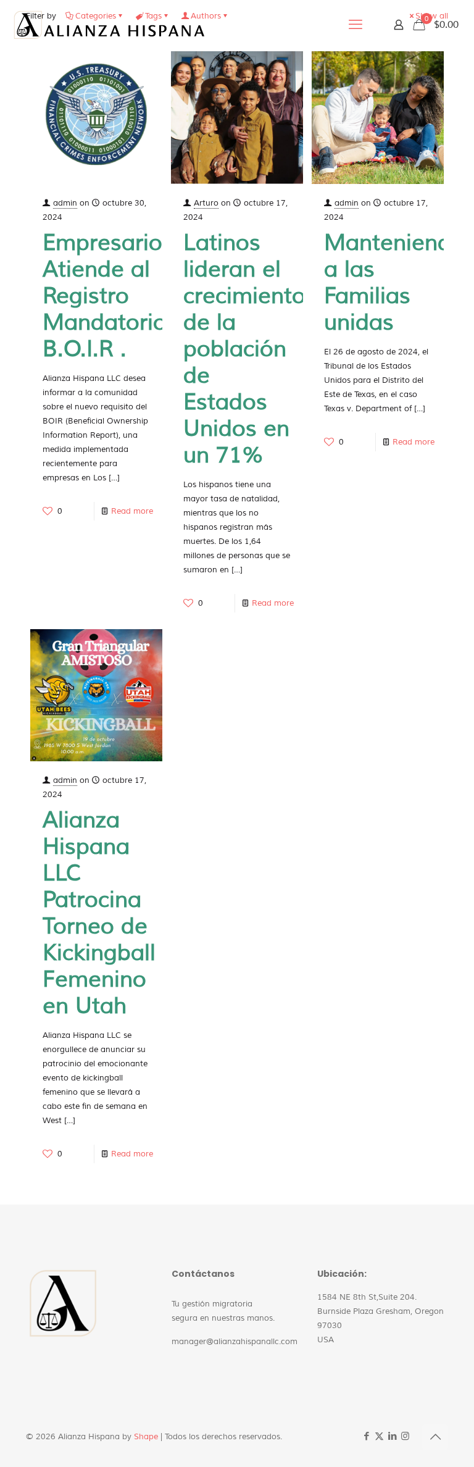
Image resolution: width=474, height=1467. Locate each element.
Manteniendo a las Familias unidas (394, 282)
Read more (132, 511)
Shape (146, 1437)
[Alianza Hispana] (109, 24)
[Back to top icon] (435, 1437)
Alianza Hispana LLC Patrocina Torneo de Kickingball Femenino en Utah (99, 913)
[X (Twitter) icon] (379, 1436)
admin (65, 203)
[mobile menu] (355, 24)
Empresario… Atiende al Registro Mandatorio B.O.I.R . (111, 296)
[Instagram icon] (405, 1436)
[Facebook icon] (366, 1436)
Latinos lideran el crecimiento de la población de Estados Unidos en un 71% (244, 349)
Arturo (206, 203)
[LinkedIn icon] (392, 1436)
